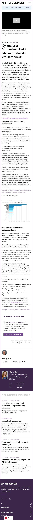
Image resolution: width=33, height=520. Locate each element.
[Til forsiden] (4, 3)
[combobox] (8, 518)
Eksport (15, 362)
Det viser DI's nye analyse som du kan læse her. (15, 118)
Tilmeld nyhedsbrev (15, 7)
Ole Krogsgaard (6, 358)
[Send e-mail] (17, 342)
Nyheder (15, 42)
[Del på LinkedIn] (21, 342)
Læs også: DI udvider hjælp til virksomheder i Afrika (16, 309)
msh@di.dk (19, 387)
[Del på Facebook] (25, 342)
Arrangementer (15, 400)
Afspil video (16, 20)
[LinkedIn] (2, 499)
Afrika (24, 362)
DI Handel (5, 400)
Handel (6, 362)
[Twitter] (10, 499)
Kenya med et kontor (16, 302)
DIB (10, 42)
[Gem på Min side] (12, 342)
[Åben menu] (30, 3)
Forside (6, 7)
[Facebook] (6, 499)
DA (8, 518)
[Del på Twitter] (29, 342)
